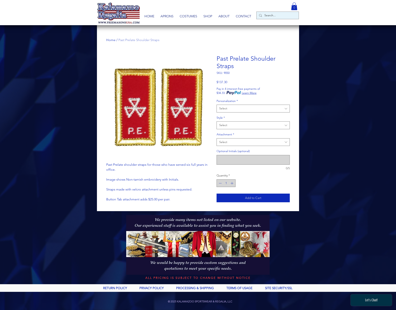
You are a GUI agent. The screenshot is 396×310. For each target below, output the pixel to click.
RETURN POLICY (115, 288)
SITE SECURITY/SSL (278, 288)
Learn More (249, 93)
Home (111, 40)
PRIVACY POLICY (151, 288)
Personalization (227, 101)
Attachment (225, 134)
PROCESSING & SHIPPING (195, 288)
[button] (167, 16)
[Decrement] (219, 183)
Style (221, 118)
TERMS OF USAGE (239, 288)
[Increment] (232, 183)
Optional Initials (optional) (233, 151)
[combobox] (253, 108)
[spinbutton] (226, 183)
